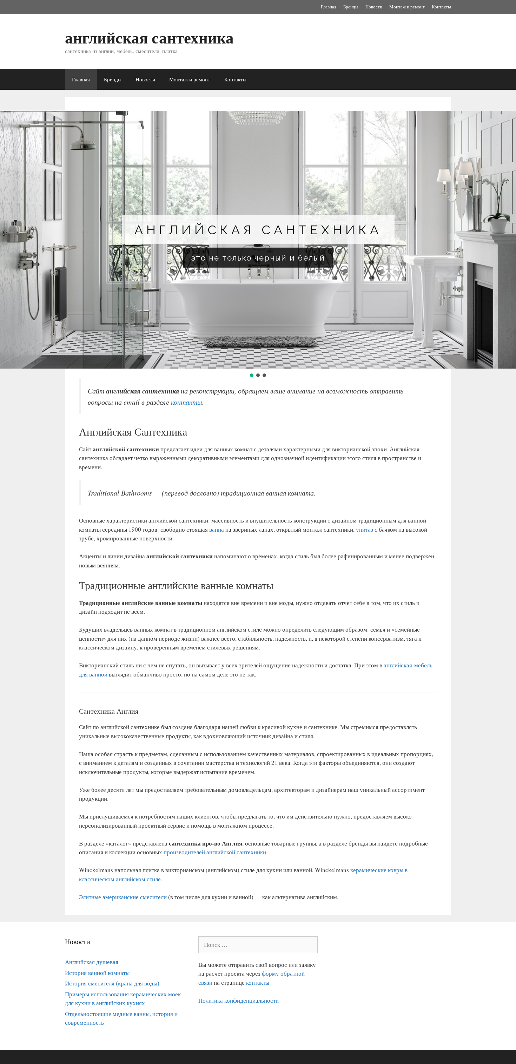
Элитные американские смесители (123, 897)
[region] (258, 244)
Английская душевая (91, 962)
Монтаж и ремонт (407, 7)
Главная (328, 7)
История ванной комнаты (97, 973)
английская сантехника (149, 37)
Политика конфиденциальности (238, 1000)
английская (399, 665)
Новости (373, 7)
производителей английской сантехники (215, 852)
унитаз (364, 529)
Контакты (441, 7)
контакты (186, 402)
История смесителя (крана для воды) (112, 983)
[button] (251, 375)
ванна (216, 529)
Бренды (350, 7)
